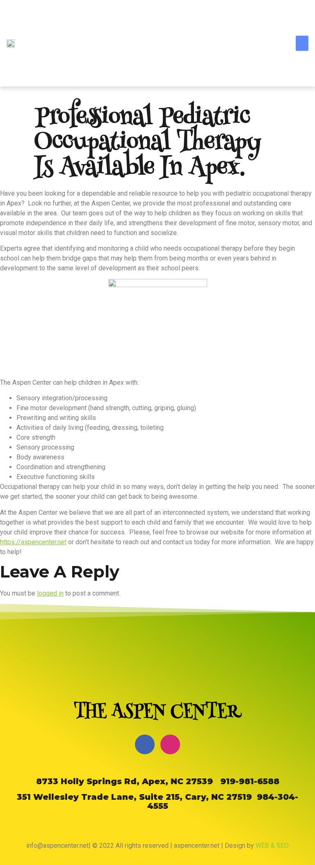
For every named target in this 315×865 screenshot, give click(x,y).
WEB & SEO (272, 845)
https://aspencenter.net (33, 542)
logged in (50, 593)
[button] (302, 43)
